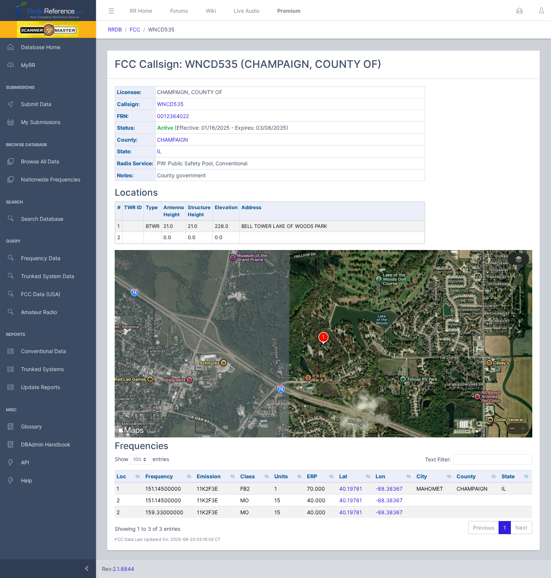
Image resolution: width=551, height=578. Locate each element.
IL (159, 151)
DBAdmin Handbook (45, 444)
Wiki (211, 10)
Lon (380, 476)
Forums (179, 10)
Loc (121, 476)
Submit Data (36, 104)
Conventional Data (43, 351)
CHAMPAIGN (172, 139)
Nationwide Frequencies (50, 179)
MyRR (28, 65)
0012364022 (173, 116)
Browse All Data (40, 161)
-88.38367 (389, 488)
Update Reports (40, 387)
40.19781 (350, 488)
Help (26, 480)
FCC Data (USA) (40, 294)
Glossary (31, 426)
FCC (135, 29)
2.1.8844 (123, 569)
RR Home (141, 10)
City (421, 476)
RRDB (115, 29)
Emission (209, 476)
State (508, 476)
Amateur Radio (39, 312)
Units (281, 476)
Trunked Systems (42, 369)
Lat (343, 476)
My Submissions (40, 122)
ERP (312, 476)
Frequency (159, 476)
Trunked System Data (47, 276)
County (466, 476)
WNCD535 (170, 104)
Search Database (42, 219)
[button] (520, 10)
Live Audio (246, 10)
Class (247, 476)
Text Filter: (438, 459)
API (25, 462)
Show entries (142, 459)
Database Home (40, 47)
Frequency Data (40, 258)
